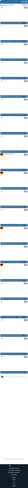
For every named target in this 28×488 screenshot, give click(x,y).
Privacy (14, 486)
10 (20, 376)
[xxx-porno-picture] (7, 2)
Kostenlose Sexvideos (14, 472)
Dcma (14, 479)
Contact (14, 477)
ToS (14, 481)
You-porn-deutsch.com (14, 470)
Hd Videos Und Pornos (18, 459)
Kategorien (9, 459)
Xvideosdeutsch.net (14, 468)
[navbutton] (25, 2)
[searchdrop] (22, 2)
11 (23, 376)
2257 (14, 484)
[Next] (25, 377)
